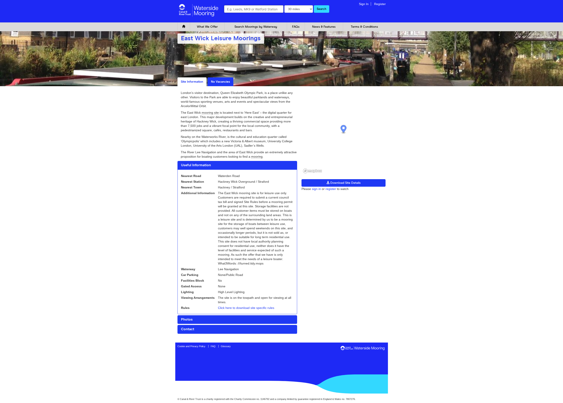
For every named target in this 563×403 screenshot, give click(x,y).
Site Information (192, 81)
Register (380, 4)
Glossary (226, 346)
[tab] (237, 165)
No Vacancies (220, 81)
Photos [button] (187, 319)
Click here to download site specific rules (246, 308)
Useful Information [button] (196, 165)
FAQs (296, 26)
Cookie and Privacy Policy (191, 346)
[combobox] (253, 9)
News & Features (324, 26)
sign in (316, 189)
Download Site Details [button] (345, 182)
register (330, 189)
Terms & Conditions (364, 26)
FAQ (213, 346)
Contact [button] (187, 329)
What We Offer (207, 26)
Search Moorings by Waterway (255, 26)
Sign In (364, 4)
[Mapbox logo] (312, 170)
